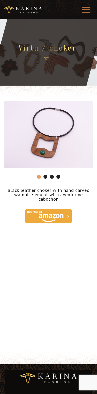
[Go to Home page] (46, 59)
